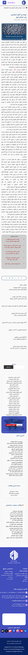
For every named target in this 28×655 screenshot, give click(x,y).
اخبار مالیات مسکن (14, 402)
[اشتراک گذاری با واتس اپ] (15, 278)
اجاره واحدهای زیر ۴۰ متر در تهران (15, 460)
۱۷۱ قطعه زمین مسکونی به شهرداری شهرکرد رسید (17, 463)
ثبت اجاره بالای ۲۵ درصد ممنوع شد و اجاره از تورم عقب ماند (15, 470)
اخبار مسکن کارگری (14, 411)
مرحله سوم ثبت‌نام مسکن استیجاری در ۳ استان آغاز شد (16, 467)
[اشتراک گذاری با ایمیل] (9, 278)
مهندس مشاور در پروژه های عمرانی (14, 522)
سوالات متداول (9, 571)
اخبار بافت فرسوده (14, 379)
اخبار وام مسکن (14, 396)
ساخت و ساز (14, 495)
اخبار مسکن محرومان (14, 407)
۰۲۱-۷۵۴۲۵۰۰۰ (12, 592)
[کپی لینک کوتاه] (7, 278)
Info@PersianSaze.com (18, 601)
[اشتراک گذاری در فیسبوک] (21, 278)
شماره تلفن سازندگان (21, 575)
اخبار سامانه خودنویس (14, 388)
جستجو (14, 364)
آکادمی (25, 579)
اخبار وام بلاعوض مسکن (14, 398)
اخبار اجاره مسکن (14, 390)
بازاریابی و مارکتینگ (14, 493)
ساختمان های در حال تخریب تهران (14, 537)
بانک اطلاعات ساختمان (21, 574)
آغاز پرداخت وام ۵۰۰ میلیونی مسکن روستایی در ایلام (16, 453)
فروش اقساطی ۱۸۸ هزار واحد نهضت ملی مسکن (17, 450)
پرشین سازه (17, 69)
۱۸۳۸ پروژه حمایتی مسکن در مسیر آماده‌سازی (16, 457)
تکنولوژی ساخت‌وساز (14, 413)
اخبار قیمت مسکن (14, 394)
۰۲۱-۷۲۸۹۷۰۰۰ (11, 3)
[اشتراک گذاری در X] (18, 278)
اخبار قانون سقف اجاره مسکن (14, 392)
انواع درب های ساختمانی (17, 535)
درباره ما (10, 577)
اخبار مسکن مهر (14, 385)
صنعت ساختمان (14, 491)
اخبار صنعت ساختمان (14, 377)
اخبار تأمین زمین (14, 387)
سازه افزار (24, 581)
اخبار (24, 8)
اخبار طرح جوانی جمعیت (14, 405)
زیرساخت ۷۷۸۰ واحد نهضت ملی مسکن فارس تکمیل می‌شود (15, 446)
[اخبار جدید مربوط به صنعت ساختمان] (24, 2)
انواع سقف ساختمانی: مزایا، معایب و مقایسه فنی (16, 512)
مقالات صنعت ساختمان (14, 505)
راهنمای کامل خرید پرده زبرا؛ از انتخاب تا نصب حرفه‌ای (16, 515)
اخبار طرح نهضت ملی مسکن (14, 381)
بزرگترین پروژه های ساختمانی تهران (14, 526)
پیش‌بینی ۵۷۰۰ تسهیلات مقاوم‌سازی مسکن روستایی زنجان (15, 442)
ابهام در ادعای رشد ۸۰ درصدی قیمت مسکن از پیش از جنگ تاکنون (14, 474)
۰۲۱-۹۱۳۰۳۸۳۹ (21, 592)
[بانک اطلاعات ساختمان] (26, 8)
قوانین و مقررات (8, 573)
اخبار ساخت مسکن (14, 400)
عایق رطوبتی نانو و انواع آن (16, 524)
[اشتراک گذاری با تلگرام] (12, 278)
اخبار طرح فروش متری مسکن (14, 383)
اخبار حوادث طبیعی (14, 403)
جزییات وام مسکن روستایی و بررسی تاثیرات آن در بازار (16, 529)
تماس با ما (10, 579)
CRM (26, 577)
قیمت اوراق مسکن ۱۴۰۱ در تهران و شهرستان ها (17, 532)
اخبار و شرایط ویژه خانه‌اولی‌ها (14, 415)
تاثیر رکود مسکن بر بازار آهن (12, 264)
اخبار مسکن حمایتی (14, 409)
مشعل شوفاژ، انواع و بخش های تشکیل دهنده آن (16, 519)
